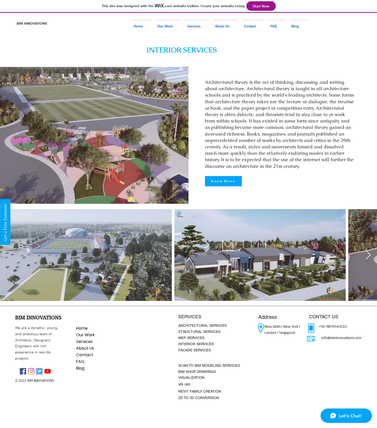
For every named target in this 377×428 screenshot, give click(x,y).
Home (82, 328)
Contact (84, 355)
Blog (80, 368)
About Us (85, 348)
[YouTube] (47, 371)
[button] (168, 24)
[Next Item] (368, 255)
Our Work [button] (85, 335)
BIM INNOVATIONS (32, 23)
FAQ (80, 361)
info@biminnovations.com (341, 337)
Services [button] (84, 341)
